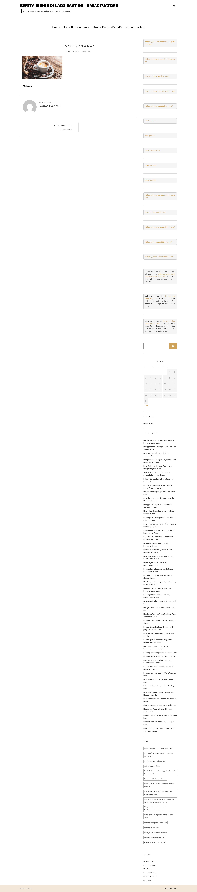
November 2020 (149, 876)
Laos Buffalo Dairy (76, 27)
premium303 (150, 165)
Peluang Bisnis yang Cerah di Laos (155, 823)
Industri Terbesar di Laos (152, 766)
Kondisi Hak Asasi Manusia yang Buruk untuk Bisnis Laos (159, 785)
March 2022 (147, 869)
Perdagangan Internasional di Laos (155, 833)
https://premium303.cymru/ (158, 242)
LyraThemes (173, 889)
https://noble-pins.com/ (157, 76)
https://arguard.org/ (155, 212)
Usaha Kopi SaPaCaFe (107, 27)
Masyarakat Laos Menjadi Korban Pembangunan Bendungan (155, 808)
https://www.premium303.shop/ (160, 227)
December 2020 (149, 872)
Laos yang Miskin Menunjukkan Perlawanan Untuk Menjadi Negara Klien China (159, 800)
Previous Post (64, 127)
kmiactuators (148, 423)
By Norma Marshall (72, 52)
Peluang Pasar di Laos (151, 828)
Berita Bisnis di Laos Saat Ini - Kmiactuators (69, 5)
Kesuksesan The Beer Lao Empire (155, 779)
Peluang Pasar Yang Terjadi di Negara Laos (160, 652)
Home (56, 27)
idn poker (150, 136)
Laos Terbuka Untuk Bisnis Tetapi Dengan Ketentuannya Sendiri (158, 792)
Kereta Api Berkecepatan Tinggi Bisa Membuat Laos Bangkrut (159, 772)
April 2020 (147, 880)
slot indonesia (152, 150)
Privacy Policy (135, 27)
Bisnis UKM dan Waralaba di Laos (155, 761)
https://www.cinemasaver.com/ (160, 91)
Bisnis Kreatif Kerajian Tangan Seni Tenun (159, 705)
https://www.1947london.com (159, 257)
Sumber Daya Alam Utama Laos (154, 842)
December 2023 (149, 865)
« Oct (145, 405)
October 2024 (148, 861)
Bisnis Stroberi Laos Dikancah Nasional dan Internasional (158, 754)
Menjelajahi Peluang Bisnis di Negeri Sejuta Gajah (158, 816)
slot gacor (150, 121)
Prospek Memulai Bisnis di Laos (154, 838)
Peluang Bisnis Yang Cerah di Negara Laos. (160, 656)
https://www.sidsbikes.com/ (159, 106)
